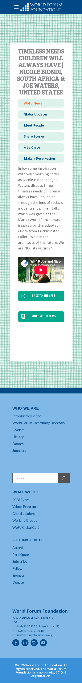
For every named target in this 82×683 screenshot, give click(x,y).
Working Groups (24, 520)
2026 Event (21, 500)
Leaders (18, 430)
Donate (18, 582)
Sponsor (18, 575)
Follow (17, 568)
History (18, 436)
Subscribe (19, 561)
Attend (17, 547)
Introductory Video (26, 416)
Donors (18, 444)
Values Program (24, 506)
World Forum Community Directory (38, 423)
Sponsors (19, 450)
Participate (20, 554)
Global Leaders (23, 513)
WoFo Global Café (25, 527)
